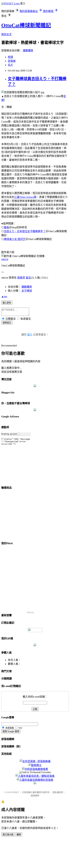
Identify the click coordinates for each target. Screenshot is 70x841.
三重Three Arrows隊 (25, 197)
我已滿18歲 (8, 834)
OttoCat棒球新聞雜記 (26, 25)
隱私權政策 (58, 792)
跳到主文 (6, 34)
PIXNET (15, 792)
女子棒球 (26, 290)
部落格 (12, 61)
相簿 (10, 57)
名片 (10, 64)
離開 (19, 834)
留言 (28, 277)
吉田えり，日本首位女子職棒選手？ (25, 231)
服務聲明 (35, 795)
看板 (6, 227)
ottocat (4, 259)
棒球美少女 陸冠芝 (14, 239)
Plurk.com (30, 612)
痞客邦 (21, 277)
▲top (4, 296)
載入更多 (7, 303)
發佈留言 (7, 322)
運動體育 (28, 50)
